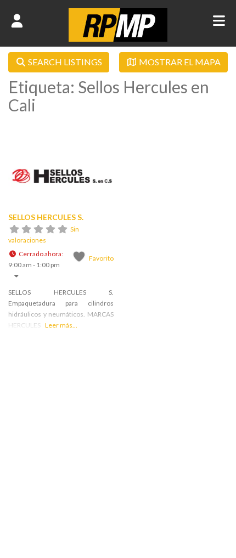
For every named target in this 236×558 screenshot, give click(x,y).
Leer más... (61, 325)
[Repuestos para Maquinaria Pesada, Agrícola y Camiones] (118, 38)
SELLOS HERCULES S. (45, 217)
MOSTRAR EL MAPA (179, 62)
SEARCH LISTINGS (64, 62)
